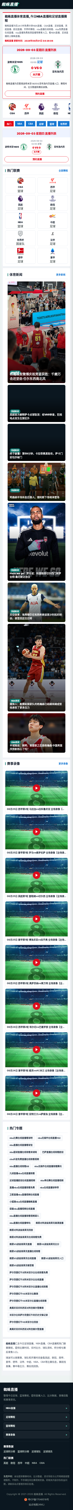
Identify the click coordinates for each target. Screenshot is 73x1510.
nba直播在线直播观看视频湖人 (24, 1216)
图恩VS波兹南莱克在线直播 (23, 1258)
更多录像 (63, 763)
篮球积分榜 (23, 1451)
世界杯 (63, 124)
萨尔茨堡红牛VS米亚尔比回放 (24, 1322)
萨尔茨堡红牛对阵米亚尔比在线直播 (27, 1279)
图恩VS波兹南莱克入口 (52, 1258)
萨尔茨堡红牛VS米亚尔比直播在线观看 (28, 1301)
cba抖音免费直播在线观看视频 (24, 1159)
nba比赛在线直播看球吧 (21, 1138)
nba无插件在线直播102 (49, 1138)
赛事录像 (10, 1434)
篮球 (52, 124)
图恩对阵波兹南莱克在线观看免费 (25, 1237)
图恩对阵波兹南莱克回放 (21, 1230)
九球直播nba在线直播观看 (22, 1173)
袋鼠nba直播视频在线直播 (22, 1208)
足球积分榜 (9, 1451)
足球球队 (36, 1451)
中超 (27, 1462)
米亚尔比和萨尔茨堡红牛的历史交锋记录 (29, 1315)
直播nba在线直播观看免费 (22, 1187)
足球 (41, 124)
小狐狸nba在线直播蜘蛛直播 (23, 1201)
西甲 (20, 1462)
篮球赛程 (10, 1425)
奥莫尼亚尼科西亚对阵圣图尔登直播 (27, 1329)
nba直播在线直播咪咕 (20, 1223)
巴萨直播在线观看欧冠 (52, 1152)
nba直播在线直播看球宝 (21, 1145)
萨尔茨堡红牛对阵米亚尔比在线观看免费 (29, 1272)
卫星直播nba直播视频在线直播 (24, 1194)
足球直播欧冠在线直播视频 (22, 1180)
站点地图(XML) (36, 1504)
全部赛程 (63, 170)
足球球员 (47, 1451)
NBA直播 (10, 1408)
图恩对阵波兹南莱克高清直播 (49, 1223)
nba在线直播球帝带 (49, 1187)
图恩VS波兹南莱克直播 (21, 1244)
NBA (19, 123)
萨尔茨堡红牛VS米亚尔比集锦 (24, 1293)
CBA (30, 123)
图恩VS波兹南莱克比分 (48, 1244)
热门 (9, 124)
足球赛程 (10, 1416)
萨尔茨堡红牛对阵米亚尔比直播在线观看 (29, 1286)
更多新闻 (60, 274)
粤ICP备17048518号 (38, 1499)
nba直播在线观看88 (19, 1166)
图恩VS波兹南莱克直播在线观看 (25, 1251)
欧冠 (13, 1462)
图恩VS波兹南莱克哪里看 (22, 1265)
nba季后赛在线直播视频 (51, 1180)
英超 (6, 1462)
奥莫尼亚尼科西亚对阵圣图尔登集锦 (27, 1308)
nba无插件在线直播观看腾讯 (48, 1166)
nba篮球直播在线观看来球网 (23, 1152)
